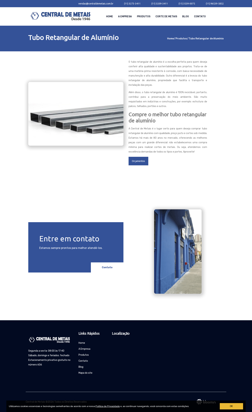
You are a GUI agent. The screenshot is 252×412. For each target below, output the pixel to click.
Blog (185, 16)
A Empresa (125, 16)
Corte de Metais (166, 16)
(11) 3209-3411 (159, 3)
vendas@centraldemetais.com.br (95, 3)
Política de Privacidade (107, 406)
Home (109, 16)
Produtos (143, 16)
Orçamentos (138, 161)
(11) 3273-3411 (132, 3)
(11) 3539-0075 (187, 3)
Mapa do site (85, 372)
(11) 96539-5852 (215, 3)
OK (231, 406)
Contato (200, 16)
